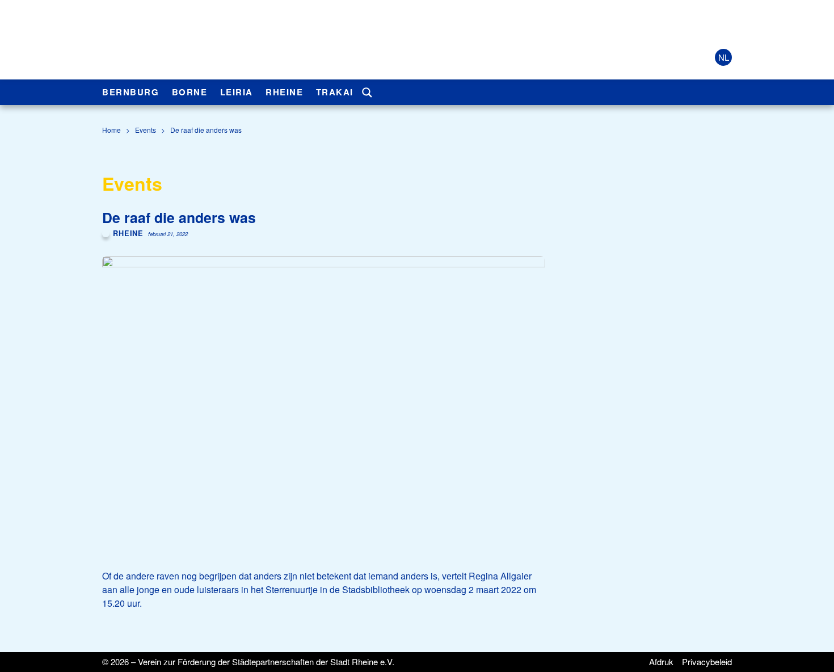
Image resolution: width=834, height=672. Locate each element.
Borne (190, 92)
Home (111, 130)
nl (723, 57)
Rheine (284, 92)
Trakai (334, 92)
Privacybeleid (707, 661)
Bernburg (130, 92)
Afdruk (661, 661)
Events (145, 130)
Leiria (236, 92)
